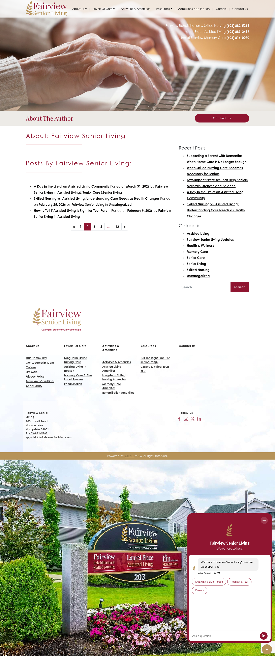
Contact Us (240, 8)
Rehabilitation (73, 384)
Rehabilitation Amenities (118, 392)
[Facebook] (179, 418)
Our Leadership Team (40, 362)
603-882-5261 (38, 433)
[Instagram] (186, 418)
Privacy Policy (35, 376)
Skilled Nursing (198, 270)
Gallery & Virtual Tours (155, 366)
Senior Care (91, 192)
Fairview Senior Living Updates (210, 240)
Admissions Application (194, 8)
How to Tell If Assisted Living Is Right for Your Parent (72, 211)
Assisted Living (68, 192)
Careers (221, 8)
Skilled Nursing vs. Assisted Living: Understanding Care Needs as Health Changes (96, 198)
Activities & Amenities (135, 8)
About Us (78, 8)
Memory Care (197, 252)
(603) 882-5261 (237, 26)
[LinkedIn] (199, 418)
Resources (163, 8)
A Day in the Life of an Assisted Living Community (72, 186)
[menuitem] (79, 8)
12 (117, 227)
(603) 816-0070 (237, 38)
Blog (143, 371)
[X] (192, 418)
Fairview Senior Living (87, 204)
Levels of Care (103, 8)
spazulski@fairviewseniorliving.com (48, 437)
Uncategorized (120, 204)
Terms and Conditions (40, 381)
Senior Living (112, 192)
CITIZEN (129, 456)
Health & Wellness (200, 246)
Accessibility (34, 386)
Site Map (31, 372)
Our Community (36, 358)
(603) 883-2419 (237, 32)
